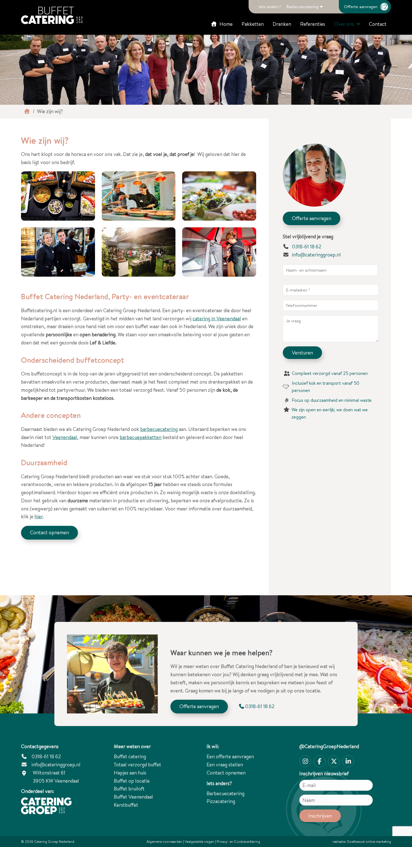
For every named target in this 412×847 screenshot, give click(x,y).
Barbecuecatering (302, 7)
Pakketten (253, 23)
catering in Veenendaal (217, 318)
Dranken (282, 23)
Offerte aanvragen (361, 7)
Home (225, 23)
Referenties (312, 23)
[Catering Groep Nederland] (52, 15)
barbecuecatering (159, 429)
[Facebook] (319, 761)
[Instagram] (305, 761)
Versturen (302, 352)
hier (38, 516)
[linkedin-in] (348, 761)
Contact (377, 23)
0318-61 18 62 (306, 246)
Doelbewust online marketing (369, 841)
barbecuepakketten (140, 437)
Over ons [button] (344, 23)
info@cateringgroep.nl (316, 254)
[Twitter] (334, 761)
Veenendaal (64, 437)
